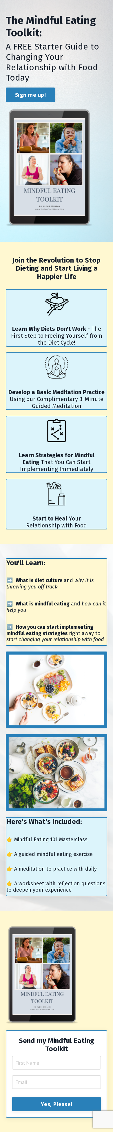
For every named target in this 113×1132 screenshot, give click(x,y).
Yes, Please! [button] (56, 1104)
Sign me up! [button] (30, 94)
